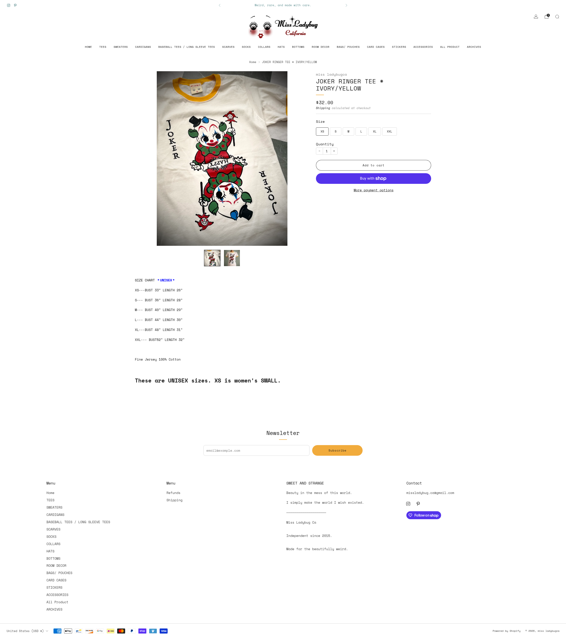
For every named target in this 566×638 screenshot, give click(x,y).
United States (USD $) (25, 631)
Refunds (173, 492)
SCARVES (228, 47)
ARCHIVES (474, 47)
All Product (450, 47)
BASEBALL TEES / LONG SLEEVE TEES (186, 47)
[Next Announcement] (346, 5)
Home (88, 47)
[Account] (536, 16)
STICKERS (399, 47)
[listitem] (283, 5)
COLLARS (264, 47)
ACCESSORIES (423, 47)
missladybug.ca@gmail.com (430, 492)
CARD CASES (376, 47)
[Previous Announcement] (219, 5)
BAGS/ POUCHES (348, 47)
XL (375, 131)
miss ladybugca (331, 74)
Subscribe (337, 450)
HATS (281, 47)
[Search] (557, 16)
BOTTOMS (298, 47)
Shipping (323, 108)
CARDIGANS (143, 47)
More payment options (374, 190)
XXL (389, 131)
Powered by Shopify (506, 631)
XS (322, 131)
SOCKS (246, 47)
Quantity (325, 144)
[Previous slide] (143, 158)
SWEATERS (121, 47)
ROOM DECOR (320, 47)
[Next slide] (300, 158)
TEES (102, 47)
